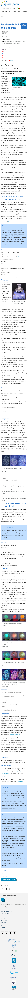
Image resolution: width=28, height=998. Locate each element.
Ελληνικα (5, 54)
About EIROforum (5, 913)
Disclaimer (3, 922)
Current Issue (8, 11)
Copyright (3, 919)
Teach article (24, 25)
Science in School (4, 22)
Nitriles (12, 41)
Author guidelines (5, 17)
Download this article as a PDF (8, 879)
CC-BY (2, 873)
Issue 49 (16, 22)
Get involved (16, 14)
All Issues (14, 11)
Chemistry (7, 39)
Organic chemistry (18, 41)
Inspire (19, 11)
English (4, 49)
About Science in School (6, 911)
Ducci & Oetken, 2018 (15, 734)
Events (6, 14)
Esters (8, 41)
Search (14, 8)
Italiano (4, 56)
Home (2, 11)
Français (4, 52)
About (10, 14)
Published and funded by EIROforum (8, 992)
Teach (2, 14)
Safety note (4, 920)
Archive (2, 926)
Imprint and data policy (6, 915)
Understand (24, 11)
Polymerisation (16, 43)
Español (4, 58)
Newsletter (8, 8)
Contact (3, 8)
